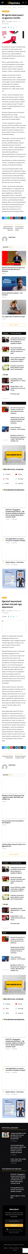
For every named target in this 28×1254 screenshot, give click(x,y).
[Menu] (3, 2)
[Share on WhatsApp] (13, 27)
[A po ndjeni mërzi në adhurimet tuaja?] (14, 307)
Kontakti (15, 1250)
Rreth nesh (23, 1248)
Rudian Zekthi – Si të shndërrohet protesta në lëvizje (17, 388)
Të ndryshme (6, 11)
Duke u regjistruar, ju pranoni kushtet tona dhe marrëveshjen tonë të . (14, 1231)
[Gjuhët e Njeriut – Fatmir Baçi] (14, 553)
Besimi (4, 403)
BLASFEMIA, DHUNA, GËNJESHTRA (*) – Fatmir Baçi (18, 380)
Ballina (5, 1248)
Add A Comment (14, 324)
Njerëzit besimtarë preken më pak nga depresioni (8, 228)
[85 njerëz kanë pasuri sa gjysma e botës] (14, 37)
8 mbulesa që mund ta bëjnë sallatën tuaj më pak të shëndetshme (17, 367)
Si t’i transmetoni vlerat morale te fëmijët (19, 228)
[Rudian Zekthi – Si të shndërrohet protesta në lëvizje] (5, 388)
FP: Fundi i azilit (14, 394)
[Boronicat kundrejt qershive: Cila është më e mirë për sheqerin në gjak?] (5, 349)
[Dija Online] (14, 2)
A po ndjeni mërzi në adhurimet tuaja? (13, 316)
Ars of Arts (21, 1244)
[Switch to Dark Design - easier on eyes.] (25, 2)
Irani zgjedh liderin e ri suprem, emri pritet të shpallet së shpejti (17, 1189)
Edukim (4, 597)
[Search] (23, 2)
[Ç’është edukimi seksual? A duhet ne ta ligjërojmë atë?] (14, 835)
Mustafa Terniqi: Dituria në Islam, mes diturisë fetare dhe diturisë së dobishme (13, 269)
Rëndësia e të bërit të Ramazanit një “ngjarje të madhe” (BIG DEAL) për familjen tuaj (13, 797)
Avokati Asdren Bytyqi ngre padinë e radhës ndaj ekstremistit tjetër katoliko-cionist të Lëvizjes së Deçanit (18, 1148)
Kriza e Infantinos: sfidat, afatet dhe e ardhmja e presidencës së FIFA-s (17, 359)
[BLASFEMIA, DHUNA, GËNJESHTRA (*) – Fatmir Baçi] (5, 380)
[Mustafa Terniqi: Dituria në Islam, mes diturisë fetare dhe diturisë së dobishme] (14, 258)
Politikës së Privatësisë (14, 1232)
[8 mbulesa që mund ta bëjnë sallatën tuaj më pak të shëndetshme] (5, 367)
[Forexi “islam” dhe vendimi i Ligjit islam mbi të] (5, 1160)
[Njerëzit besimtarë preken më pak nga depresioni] (14, 626)
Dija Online (9, 21)
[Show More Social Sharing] (16, 27)
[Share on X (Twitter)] (11, 27)
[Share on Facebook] (8, 27)
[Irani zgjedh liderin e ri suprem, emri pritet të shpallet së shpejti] (14, 529)
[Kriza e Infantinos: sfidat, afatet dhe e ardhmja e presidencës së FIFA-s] (5, 359)
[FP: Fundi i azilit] (5, 395)
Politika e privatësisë (14, 1248)
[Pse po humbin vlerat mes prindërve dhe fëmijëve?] (14, 811)
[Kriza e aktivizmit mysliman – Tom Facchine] (14, 283)
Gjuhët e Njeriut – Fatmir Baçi (15, 562)
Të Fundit (5, 333)
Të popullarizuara (15, 333)
